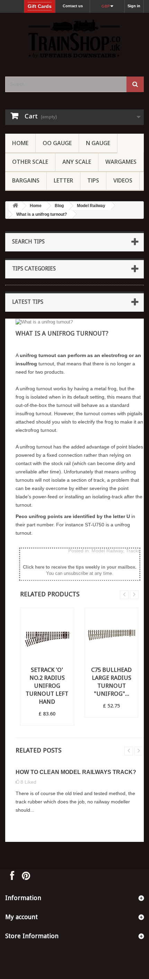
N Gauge (98, 143)
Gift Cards (40, 6)
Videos (122, 180)
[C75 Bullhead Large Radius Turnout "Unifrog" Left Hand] (111, 634)
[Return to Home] (15, 206)
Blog (59, 205)
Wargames (121, 162)
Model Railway (91, 205)
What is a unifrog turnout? (41, 214)
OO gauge (57, 143)
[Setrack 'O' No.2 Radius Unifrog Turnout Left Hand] (47, 634)
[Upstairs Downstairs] (74, 38)
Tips (93, 180)
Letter (63, 180)
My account (21, 916)
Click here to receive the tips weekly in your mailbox (79, 567)
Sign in (134, 6)
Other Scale (30, 162)
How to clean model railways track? (76, 772)
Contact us (73, 6)
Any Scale (76, 162)
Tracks (133, 550)
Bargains (26, 180)
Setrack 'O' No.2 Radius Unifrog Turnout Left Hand (47, 685)
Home (20, 143)
